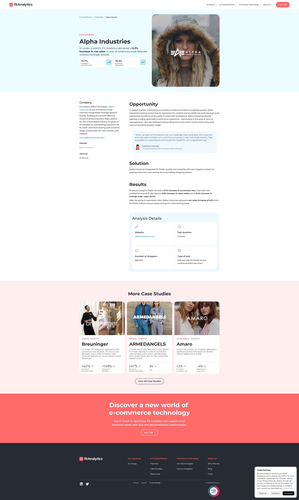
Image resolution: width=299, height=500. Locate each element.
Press (210, 474)
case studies (98, 17)
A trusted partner (85, 17)
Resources (155, 474)
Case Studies (156, 469)
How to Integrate (185, 469)
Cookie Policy (288, 488)
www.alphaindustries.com (91, 137)
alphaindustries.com (144, 236)
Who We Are (214, 464)
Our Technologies (185, 464)
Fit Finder (132, 464)
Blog (210, 469)
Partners (154, 464)
